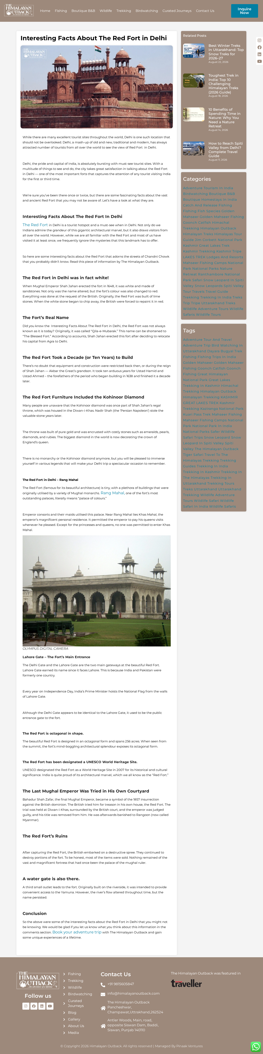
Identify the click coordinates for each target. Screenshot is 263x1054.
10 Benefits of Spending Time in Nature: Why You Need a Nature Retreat (225, 117)
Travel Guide (217, 292)
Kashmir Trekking (199, 251)
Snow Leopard (217, 437)
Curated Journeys (177, 11)
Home (45, 11)
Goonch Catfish (197, 223)
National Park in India (212, 426)
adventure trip (197, 345)
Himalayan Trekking (201, 397)
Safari (197, 280)
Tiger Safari (193, 455)
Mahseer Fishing (227, 414)
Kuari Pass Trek (197, 414)
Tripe (195, 303)
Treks (237, 297)
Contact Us (205, 11)
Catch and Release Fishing (207, 205)
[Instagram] (25, 1006)
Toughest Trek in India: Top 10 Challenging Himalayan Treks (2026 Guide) (224, 83)
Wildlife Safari (206, 501)
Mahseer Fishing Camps (205, 263)
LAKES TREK (194, 257)
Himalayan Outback (218, 391)
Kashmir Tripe (229, 251)
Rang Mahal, (112, 493)
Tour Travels (194, 292)
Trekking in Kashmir (201, 472)
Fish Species (209, 211)
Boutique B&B (83, 11)
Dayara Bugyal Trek (224, 351)
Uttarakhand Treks (218, 303)
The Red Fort (36, 224)
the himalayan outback (217, 449)
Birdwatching (147, 11)
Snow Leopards (209, 286)
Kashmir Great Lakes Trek (206, 246)
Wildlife (106, 11)
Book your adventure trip (77, 932)
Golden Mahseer (198, 363)
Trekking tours (220, 483)
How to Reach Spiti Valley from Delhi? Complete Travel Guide (226, 149)
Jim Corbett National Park (218, 240)
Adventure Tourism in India (208, 188)
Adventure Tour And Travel (207, 340)
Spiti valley (234, 286)
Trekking (124, 11)
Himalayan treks (198, 234)
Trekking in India (216, 297)
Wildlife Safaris (222, 506)
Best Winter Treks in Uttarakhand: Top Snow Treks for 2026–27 (226, 52)
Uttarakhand (205, 489)
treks (188, 489)
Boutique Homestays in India (210, 200)
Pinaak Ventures (189, 1046)
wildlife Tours (208, 315)
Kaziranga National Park (222, 409)
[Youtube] (49, 1006)
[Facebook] (33, 1006)
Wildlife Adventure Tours (205, 309)
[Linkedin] (41, 1006)
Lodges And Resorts (224, 257)
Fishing (61, 11)
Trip (186, 303)
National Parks (205, 269)
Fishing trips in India (217, 357)
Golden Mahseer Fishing (222, 217)
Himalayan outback (218, 228)
